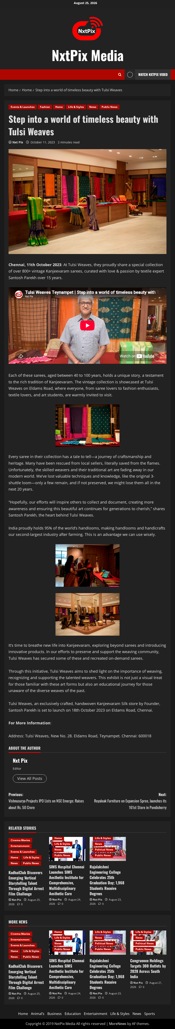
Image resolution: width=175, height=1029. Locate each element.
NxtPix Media (88, 55)
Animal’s (37, 1013)
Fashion (45, 107)
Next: (130, 801)
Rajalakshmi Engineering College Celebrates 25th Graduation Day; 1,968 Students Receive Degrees (107, 880)
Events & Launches (23, 107)
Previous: (46, 801)
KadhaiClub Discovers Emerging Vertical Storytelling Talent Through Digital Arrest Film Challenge (26, 883)
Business (54, 1013)
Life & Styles (76, 107)
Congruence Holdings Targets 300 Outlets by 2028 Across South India (148, 968)
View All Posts (29, 778)
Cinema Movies (20, 840)
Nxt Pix (17, 142)
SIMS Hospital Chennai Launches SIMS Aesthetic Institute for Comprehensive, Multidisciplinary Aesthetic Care (66, 880)
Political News (104, 849)
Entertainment (20, 846)
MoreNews (117, 1023)
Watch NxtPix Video (153, 74)
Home (59, 107)
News (92, 107)
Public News (109, 107)
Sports (149, 1013)
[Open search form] (119, 74)
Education (73, 1013)
